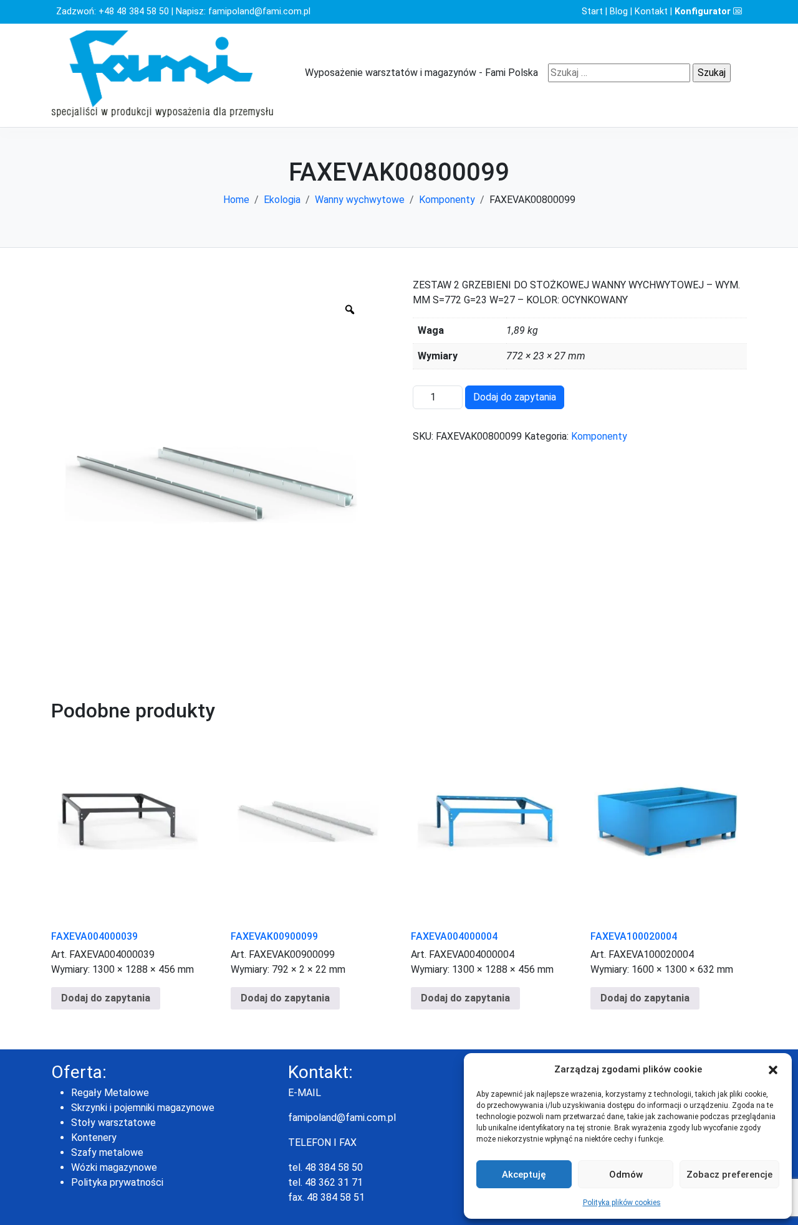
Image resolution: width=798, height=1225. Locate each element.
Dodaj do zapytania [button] (105, 998)
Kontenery (94, 1137)
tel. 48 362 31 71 (325, 1182)
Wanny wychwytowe (360, 200)
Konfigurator (704, 11)
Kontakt (651, 11)
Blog (619, 11)
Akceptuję (524, 1174)
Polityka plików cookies (622, 1202)
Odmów (626, 1174)
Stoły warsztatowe (113, 1122)
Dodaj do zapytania (514, 397)
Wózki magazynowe (114, 1167)
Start (592, 11)
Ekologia (282, 200)
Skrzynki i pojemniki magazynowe (142, 1108)
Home (236, 200)
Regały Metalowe (110, 1093)
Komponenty (447, 200)
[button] (773, 1069)
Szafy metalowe (107, 1152)
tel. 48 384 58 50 (325, 1167)
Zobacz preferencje (729, 1174)
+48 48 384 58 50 (134, 11)
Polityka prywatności (117, 1182)
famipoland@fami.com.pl (259, 11)
